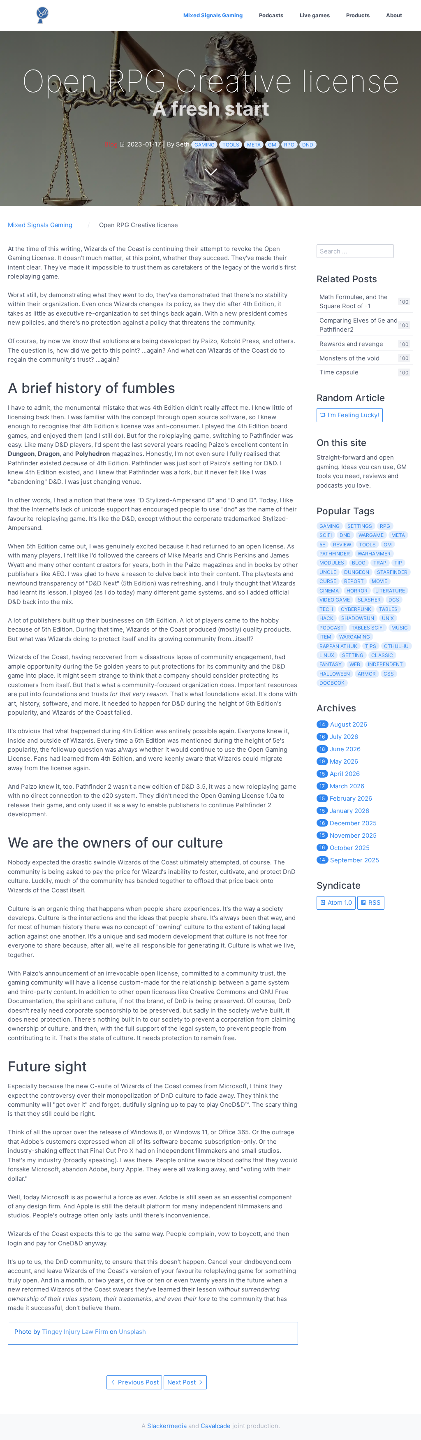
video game (334, 600)
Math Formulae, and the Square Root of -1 (353, 301)
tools (230, 145)
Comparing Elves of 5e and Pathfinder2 (358, 324)
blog (358, 563)
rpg (289, 145)
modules (331, 563)
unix (388, 618)
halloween (334, 674)
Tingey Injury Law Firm (75, 1331)
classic (382, 655)
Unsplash (132, 1331)
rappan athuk (338, 646)
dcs (394, 600)
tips (370, 646)
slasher (369, 600)
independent (385, 664)
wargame (371, 535)
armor (367, 674)
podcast (331, 628)
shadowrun (357, 618)
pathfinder (334, 553)
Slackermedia (167, 1426)
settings (359, 526)
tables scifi (368, 628)
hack (326, 618)
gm (272, 145)
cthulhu (396, 646)
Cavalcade (216, 1426)
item (325, 637)
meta (254, 145)
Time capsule (339, 372)
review (342, 544)
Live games (315, 15)
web (354, 664)
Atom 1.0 (339, 902)
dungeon (356, 572)
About (394, 15)
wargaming (354, 637)
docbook (332, 683)
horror (357, 591)
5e (322, 544)
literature (390, 591)
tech (326, 609)
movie (379, 581)
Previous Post (137, 1382)
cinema (329, 591)
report (354, 581)
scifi (325, 535)
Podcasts (271, 15)
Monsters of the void (349, 358)
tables (388, 609)
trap (379, 563)
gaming (204, 145)
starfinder (392, 572)
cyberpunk (356, 609)
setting (352, 655)
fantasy (330, 664)
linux (326, 655)
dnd (307, 145)
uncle (327, 572)
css (389, 674)
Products (358, 15)
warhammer (374, 553)
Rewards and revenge (351, 344)
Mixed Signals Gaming (213, 15)
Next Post (182, 1382)
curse (327, 581)
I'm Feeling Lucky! (352, 415)
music (399, 628)
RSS (374, 902)
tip (398, 563)
